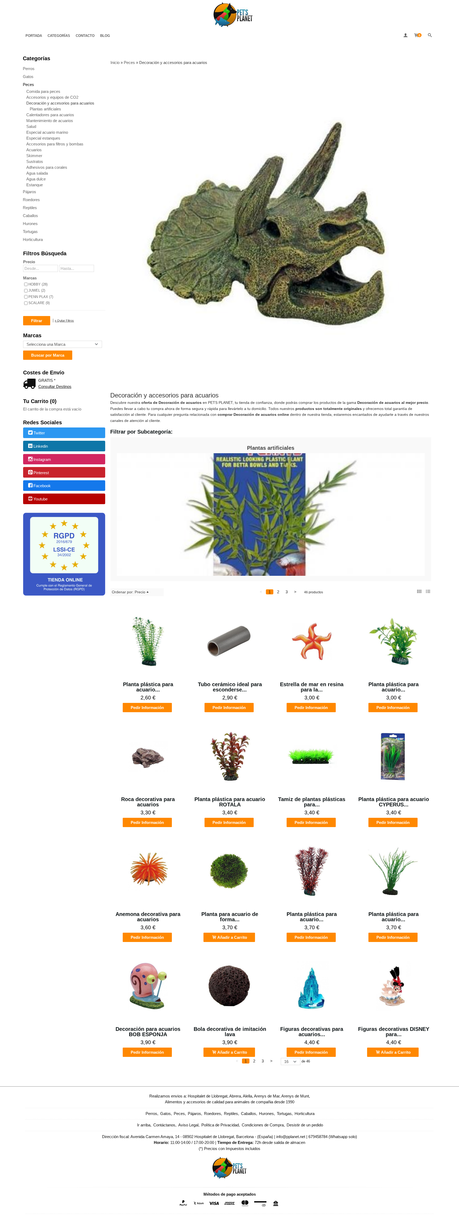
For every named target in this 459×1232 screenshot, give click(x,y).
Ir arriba (143, 1125)
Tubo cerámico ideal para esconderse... (230, 687)
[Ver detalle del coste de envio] (30, 384)
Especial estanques (43, 138)
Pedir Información (147, 707)
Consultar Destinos (54, 386)
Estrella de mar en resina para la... (311, 687)
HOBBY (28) (38, 284)
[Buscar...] (430, 35)
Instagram (42, 459)
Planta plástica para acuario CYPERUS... (393, 801)
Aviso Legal (188, 1125)
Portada (34, 36)
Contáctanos (164, 1125)
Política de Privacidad (220, 1125)
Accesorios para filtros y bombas (54, 144)
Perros (29, 68)
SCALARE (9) (39, 303)
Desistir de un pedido (305, 1125)
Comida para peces (43, 91)
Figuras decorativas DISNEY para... (393, 1031)
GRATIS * (47, 380)
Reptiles (30, 207)
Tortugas (30, 231)
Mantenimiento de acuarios (49, 120)
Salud (31, 126)
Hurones (30, 223)
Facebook (42, 486)
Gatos (28, 76)
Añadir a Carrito (231, 937)
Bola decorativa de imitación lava (230, 1031)
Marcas (30, 278)
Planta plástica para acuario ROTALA (229, 801)
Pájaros (29, 191)
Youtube (40, 499)
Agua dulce (36, 179)
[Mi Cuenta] (405, 35)
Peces (28, 84)
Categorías (59, 36)
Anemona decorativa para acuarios (148, 916)
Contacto (85, 36)
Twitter (39, 433)
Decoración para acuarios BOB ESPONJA (148, 1031)
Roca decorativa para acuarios (148, 801)
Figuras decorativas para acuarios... (311, 1031)
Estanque (34, 185)
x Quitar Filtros (64, 320)
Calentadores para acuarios (50, 115)
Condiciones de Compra (263, 1125)
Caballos (30, 215)
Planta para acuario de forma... (229, 916)
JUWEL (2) (36, 290)
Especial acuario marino (47, 132)
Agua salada (37, 173)
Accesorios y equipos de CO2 (52, 97)
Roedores (31, 199)
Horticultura (33, 239)
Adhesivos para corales (46, 167)
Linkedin (40, 446)
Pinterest (41, 472)
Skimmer (34, 155)
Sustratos (34, 161)
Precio (29, 262)
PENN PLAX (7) (40, 297)
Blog (105, 36)
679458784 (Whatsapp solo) (332, 1136)
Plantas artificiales (45, 109)
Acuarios (34, 150)
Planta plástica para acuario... (148, 687)
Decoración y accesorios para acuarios (60, 103)
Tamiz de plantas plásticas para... (311, 801)
